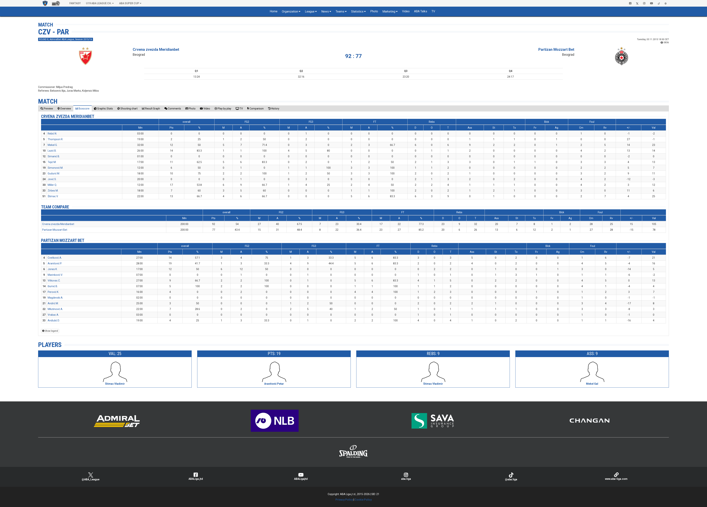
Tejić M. (52, 162)
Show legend (51, 331)
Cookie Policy (363, 499)
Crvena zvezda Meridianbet (156, 49)
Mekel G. (52, 144)
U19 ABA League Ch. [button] (99, 3)
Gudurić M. (54, 173)
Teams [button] (340, 11)
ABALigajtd (301, 478)
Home (273, 11)
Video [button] (406, 11)
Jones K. (52, 269)
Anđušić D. (54, 320)
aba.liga (406, 478)
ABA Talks (420, 11)
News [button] (325, 11)
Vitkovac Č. (54, 280)
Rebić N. (52, 133)
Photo (374, 11)
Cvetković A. (55, 257)
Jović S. (52, 179)
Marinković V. (55, 274)
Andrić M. (53, 303)
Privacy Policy (344, 499)
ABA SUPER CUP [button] (129, 3)
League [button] (309, 11)
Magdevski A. (55, 297)
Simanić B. (54, 156)
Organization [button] (290, 11)
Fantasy (75, 3)
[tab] (46, 108)
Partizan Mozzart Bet (556, 49)
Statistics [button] (357, 11)
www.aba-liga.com (616, 478)
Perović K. (53, 291)
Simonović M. (55, 167)
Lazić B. (52, 150)
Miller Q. (52, 184)
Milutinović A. (55, 309)
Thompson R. (55, 139)
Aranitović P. (55, 263)
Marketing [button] (388, 11)
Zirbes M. (53, 190)
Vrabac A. (53, 314)
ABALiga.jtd (196, 478)
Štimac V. (53, 196)
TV (433, 11)
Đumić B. (53, 286)
